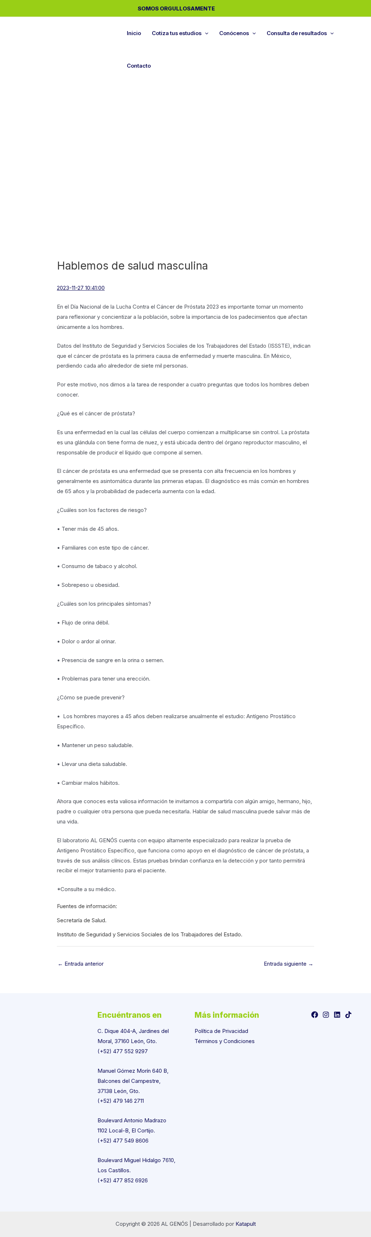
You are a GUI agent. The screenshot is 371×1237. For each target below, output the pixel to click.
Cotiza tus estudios (176, 33)
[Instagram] (325, 1014)
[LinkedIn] (337, 1014)
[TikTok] (348, 1014)
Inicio (134, 33)
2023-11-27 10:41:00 (81, 287)
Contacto (139, 65)
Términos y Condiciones (225, 1041)
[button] (204, 33)
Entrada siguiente (288, 963)
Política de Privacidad (221, 1031)
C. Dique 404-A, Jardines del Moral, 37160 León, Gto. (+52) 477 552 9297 (133, 1041)
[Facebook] (314, 1014)
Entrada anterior (81, 963)
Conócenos (234, 33)
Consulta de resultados (297, 33)
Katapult (245, 1223)
